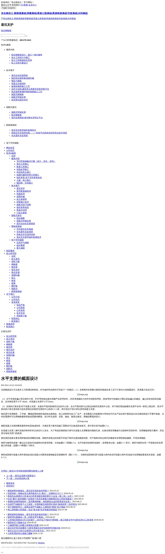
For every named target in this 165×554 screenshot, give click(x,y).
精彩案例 (10, 251)
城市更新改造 (22, 207)
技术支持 (20, 313)
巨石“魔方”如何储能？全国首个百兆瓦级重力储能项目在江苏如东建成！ (40, 499)
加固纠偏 (20, 196)
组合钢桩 (20, 218)
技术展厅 (15, 186)
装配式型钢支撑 (18, 97)
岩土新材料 (21, 199)
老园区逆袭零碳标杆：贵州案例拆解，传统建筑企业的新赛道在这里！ (40, 501)
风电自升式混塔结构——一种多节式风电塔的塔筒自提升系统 (39, 133)
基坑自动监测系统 (19, 75)
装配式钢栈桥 (17, 94)
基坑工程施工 (22, 164)
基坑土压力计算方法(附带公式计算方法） (27, 531)
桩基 (13, 280)
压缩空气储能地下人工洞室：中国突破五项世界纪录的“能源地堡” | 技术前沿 (42, 504)
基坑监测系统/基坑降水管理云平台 (27, 118)
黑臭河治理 (21, 210)
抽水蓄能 (20, 245)
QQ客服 (24, 5)
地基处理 (20, 194)
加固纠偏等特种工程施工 (27, 175)
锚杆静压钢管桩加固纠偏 (22, 78)
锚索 (13, 283)
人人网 (40, 471)
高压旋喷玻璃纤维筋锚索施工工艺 (26, 92)
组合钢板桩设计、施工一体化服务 (26, 55)
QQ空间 (17, 471)
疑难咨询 (10, 324)
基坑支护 (20, 188)
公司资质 (20, 310)
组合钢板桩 (6, 30)
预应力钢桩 (16, 81)
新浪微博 (25, 471)
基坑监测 (15, 272)
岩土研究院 (11, 253)
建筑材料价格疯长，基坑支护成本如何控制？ (28, 491)
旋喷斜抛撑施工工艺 (20, 86)
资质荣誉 (15, 302)
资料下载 (15, 261)
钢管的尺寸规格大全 (17, 522)
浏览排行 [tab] (10, 486)
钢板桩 (14, 264)
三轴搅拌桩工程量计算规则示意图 (23, 525)
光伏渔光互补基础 (24, 229)
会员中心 (32, 5)
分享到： (5, 471)
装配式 (14, 289)
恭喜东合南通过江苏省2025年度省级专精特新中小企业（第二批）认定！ (41, 496)
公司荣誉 (20, 308)
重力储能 (20, 248)
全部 (13, 156)
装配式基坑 (16, 215)
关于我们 (10, 294)
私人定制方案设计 (19, 63)
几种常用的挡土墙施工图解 (20, 533)
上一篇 (21, 476)
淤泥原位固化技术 (19, 100)
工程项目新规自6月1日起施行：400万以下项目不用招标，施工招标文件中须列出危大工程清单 (50, 520)
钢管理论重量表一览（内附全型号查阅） (26, 517)
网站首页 (10, 148)
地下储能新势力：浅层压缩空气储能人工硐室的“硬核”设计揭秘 (36, 507)
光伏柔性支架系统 (19, 135)
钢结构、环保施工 (24, 183)
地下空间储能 (17, 240)
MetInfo (41, 543)
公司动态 (10, 150)
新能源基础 (16, 226)
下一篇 (17, 478)
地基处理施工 (22, 169)
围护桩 (14, 286)
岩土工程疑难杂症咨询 (21, 60)
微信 (11, 471)
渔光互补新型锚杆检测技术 (23, 130)
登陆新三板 (21, 316)
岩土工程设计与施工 (20, 57)
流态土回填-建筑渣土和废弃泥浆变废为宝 (30, 89)
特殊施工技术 (22, 202)
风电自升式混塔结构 (25, 234)
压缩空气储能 (22, 243)
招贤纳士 (15, 318)
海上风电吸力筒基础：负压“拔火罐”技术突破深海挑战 (32, 510)
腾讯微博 (33, 471)
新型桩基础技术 (23, 191)
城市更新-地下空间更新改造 (29, 177)
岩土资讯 (15, 259)
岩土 (13, 278)
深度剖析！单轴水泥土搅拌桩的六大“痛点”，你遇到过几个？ (35, 493)
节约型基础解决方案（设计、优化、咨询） (36, 161)
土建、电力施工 (23, 180)
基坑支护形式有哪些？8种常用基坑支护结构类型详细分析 (34, 528)
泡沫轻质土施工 (23, 172)
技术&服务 (11, 153)
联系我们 (15, 321)
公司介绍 (15, 297)
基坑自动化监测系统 (25, 224)
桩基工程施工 (22, 167)
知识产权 (20, 305)
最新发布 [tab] (10, 483)
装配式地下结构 (23, 205)
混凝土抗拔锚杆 (18, 83)
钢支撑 (14, 267)
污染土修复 (21, 213)
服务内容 (15, 158)
